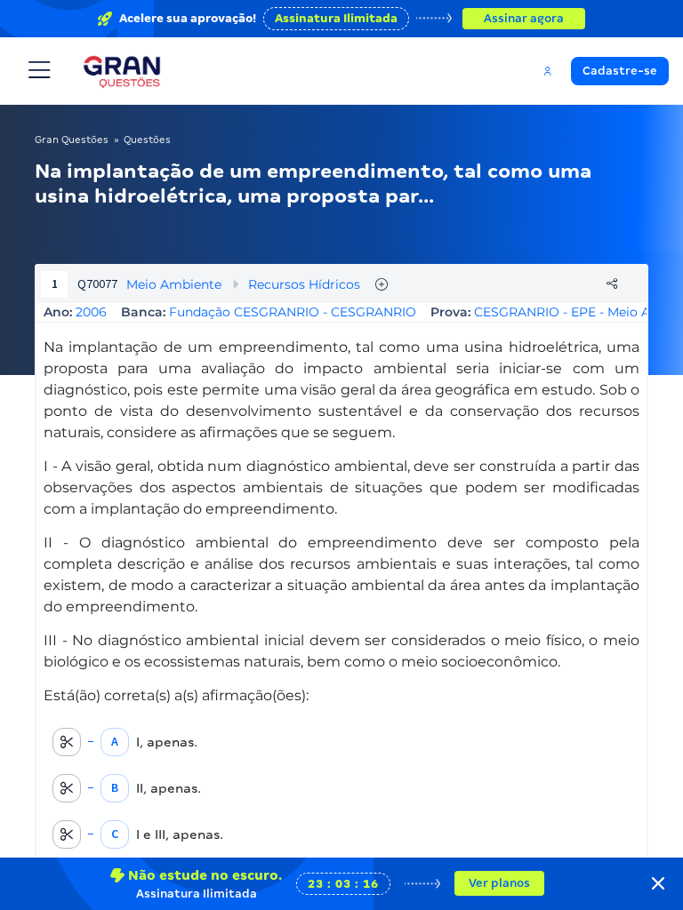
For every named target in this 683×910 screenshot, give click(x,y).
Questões (147, 139)
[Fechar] (658, 883)
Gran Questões (71, 139)
